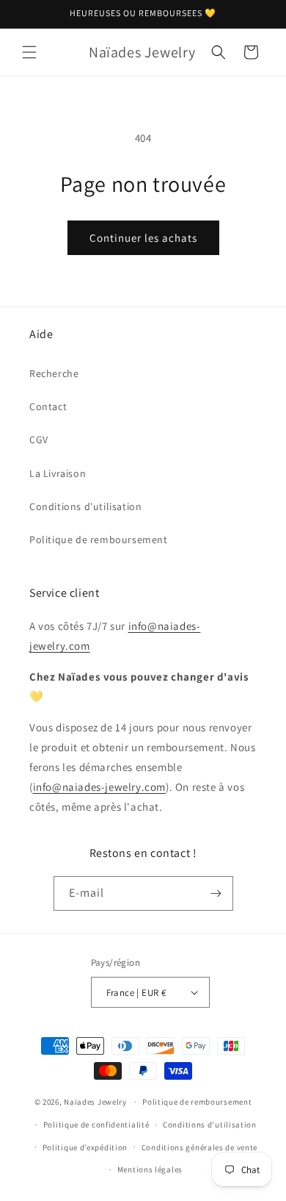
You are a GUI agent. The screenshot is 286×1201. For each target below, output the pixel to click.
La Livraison (57, 473)
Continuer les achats (143, 238)
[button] (29, 52)
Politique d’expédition (85, 1147)
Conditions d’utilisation (210, 1124)
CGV (38, 439)
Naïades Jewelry (95, 1102)
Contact (48, 406)
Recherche (53, 373)
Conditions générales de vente (199, 1147)
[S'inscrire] (216, 893)
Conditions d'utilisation (85, 506)
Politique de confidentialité (96, 1124)
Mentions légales (150, 1169)
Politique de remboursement (98, 539)
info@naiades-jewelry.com (99, 787)
